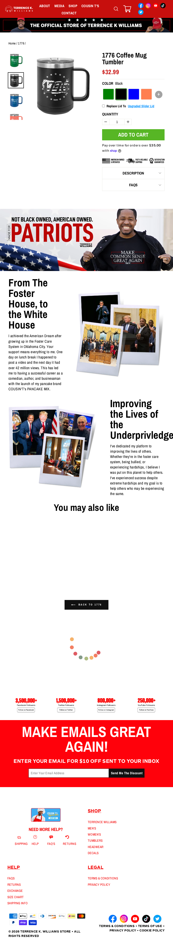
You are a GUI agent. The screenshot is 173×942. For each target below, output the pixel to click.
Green (108, 94)
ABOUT (44, 5)
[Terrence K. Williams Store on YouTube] (155, 6)
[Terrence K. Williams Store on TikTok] (163, 6)
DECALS (93, 853)
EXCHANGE (15, 890)
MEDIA (59, 5)
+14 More (27, 573)
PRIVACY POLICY (99, 884)
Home (12, 43)
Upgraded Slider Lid (141, 106)
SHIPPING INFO (17, 903)
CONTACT (69, 13)
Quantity (110, 114)
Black (121, 94)
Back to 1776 (89, 604)
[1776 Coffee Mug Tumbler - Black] (13, 573)
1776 (21, 43)
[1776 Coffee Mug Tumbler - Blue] (17, 573)
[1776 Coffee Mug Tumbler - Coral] (21, 573)
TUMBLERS (95, 840)
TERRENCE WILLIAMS (102, 822)
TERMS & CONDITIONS (103, 878)
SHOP (73, 5)
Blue (133, 94)
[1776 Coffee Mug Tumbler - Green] (9, 573)
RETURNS (14, 884)
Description (133, 173)
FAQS (133, 185)
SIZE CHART (15, 897)
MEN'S (92, 828)
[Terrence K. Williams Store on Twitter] (140, 12)
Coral (146, 94)
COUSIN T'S (90, 5)
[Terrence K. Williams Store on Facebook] (140, 6)
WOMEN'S (94, 834)
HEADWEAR (96, 847)
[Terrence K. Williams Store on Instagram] (148, 6)
